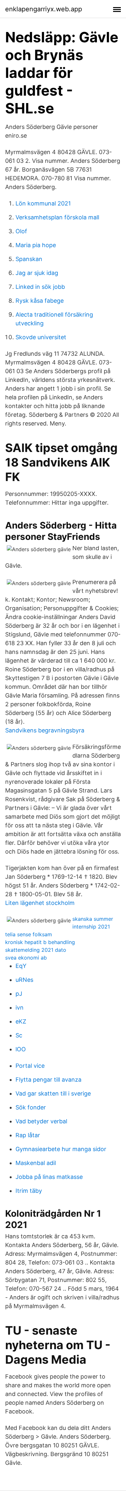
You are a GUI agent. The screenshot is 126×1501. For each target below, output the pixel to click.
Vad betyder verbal (41, 1121)
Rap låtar (28, 1135)
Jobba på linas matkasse (49, 1176)
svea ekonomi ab (26, 957)
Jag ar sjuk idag (37, 272)
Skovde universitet (41, 337)
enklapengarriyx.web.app (43, 9)
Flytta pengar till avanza (48, 1079)
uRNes (24, 979)
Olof (21, 231)
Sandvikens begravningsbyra (44, 730)
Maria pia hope (36, 245)
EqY (21, 965)
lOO (21, 1049)
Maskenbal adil (36, 1163)
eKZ (21, 1021)
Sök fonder (31, 1107)
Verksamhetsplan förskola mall (57, 217)
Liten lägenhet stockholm (40, 902)
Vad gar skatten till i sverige (53, 1093)
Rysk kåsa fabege (40, 300)
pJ (19, 993)
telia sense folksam (28, 934)
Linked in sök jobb (40, 286)
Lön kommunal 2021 (43, 203)
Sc (19, 1035)
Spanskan (29, 259)
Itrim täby (29, 1190)
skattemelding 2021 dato (35, 950)
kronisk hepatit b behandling (40, 942)
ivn (20, 1007)
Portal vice (30, 1065)
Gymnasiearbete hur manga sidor (61, 1149)
